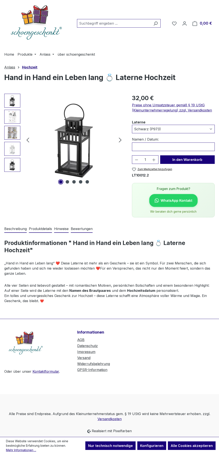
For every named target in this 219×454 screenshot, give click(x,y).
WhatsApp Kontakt (176, 200)
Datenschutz (87, 346)
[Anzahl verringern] (136, 159)
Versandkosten (110, 419)
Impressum (86, 352)
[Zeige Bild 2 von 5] (67, 182)
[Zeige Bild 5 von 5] (87, 182)
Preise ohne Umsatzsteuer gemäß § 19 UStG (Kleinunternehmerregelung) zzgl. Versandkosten (172, 107)
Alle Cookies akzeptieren (192, 446)
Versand (83, 358)
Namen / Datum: (145, 139)
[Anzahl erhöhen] (153, 159)
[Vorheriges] (28, 140)
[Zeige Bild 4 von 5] (80, 182)
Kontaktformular (46, 371)
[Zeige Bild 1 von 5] (60, 182)
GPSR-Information (92, 370)
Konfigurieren (151, 446)
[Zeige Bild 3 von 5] (74, 182)
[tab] (15, 229)
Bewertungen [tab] (82, 229)
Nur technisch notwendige (110, 446)
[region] (64, 140)
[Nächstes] (120, 140)
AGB (80, 340)
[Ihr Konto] (184, 23)
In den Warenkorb (187, 159)
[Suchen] (156, 23)
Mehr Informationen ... (21, 450)
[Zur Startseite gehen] (36, 22)
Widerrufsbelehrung (93, 364)
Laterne (138, 122)
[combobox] (114, 23)
